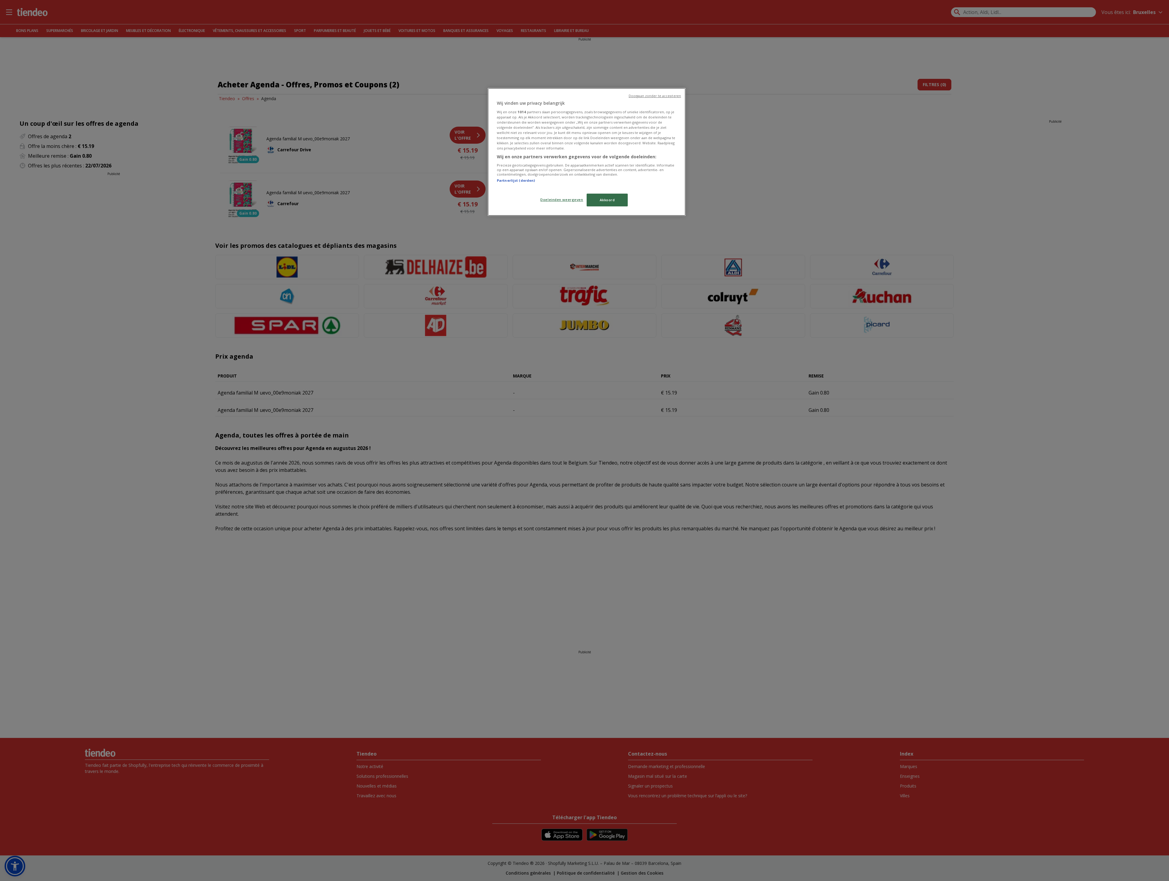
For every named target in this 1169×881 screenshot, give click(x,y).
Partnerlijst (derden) (516, 180)
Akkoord (607, 200)
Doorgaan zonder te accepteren (655, 96)
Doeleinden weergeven (561, 199)
